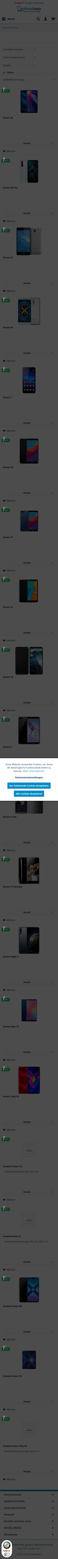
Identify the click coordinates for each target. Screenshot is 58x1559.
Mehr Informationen (34, 771)
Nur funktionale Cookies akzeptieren (29, 785)
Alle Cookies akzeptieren (29, 793)
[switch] (7, 1554)
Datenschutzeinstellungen (29, 777)
